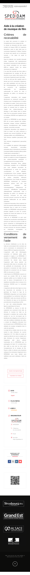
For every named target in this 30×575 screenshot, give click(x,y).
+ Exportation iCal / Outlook (15, 375)
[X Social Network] (13, 461)
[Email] (20, 461)
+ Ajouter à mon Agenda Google (15, 371)
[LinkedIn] (16, 461)
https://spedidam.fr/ (18, 439)
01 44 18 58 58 (17, 430)
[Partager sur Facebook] (9, 461)
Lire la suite (14, 402)
